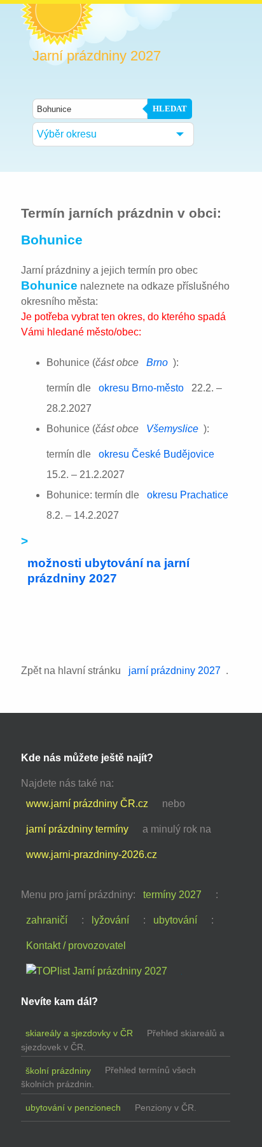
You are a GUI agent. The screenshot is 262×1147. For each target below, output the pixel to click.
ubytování (175, 920)
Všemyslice (172, 428)
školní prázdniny (58, 1071)
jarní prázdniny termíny (77, 829)
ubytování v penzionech (73, 1107)
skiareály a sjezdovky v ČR (79, 1033)
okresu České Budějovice (156, 454)
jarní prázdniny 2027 (174, 670)
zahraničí (46, 920)
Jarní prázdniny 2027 (96, 56)
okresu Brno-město (141, 388)
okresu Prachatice (187, 494)
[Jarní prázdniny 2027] (96, 971)
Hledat (170, 108)
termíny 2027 (172, 894)
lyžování (110, 920)
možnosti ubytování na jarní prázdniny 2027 (108, 570)
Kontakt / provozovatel (76, 945)
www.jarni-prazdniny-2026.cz (91, 854)
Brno (157, 362)
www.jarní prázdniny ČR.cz (87, 803)
